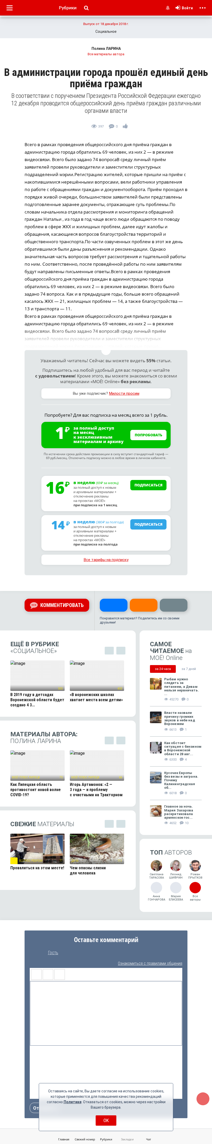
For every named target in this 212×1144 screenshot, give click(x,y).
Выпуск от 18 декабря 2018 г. (106, 24)
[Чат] (202, 1098)
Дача (75, 861)
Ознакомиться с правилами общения (150, 963)
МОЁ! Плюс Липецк (26, 777)
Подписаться (148, 485)
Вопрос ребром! (31, 861)
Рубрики (68, 7)
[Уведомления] (167, 7)
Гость (53, 952)
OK (106, 1120)
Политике (72, 1102)
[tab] (163, 669)
